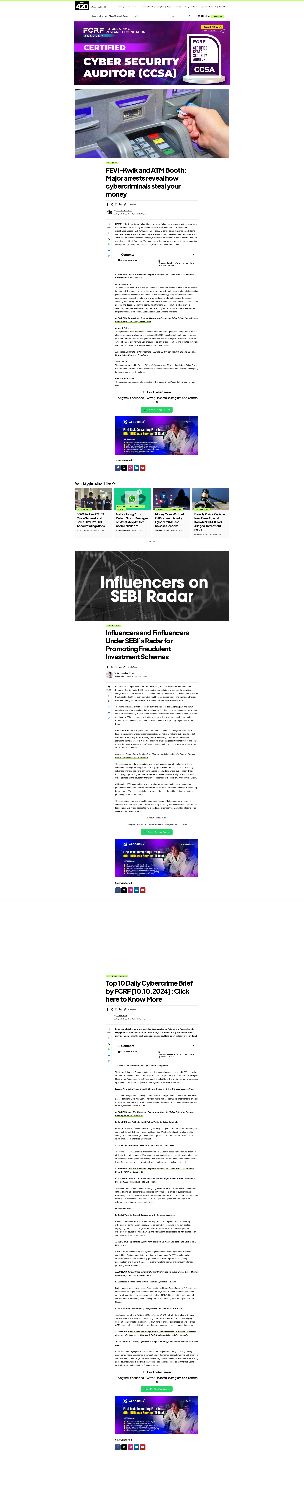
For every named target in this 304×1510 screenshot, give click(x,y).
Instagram (175, 398)
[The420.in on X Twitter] (124, 468)
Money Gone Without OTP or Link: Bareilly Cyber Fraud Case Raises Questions (91, 520)
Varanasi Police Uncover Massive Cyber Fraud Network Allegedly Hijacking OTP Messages (171, 522)
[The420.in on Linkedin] (136, 468)
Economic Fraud (96, 510)
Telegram (122, 398)
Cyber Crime (112, 163)
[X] (199, 16)
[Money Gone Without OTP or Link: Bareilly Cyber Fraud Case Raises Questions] (93, 499)
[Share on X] (111, 204)
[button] (150, 541)
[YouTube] (202, 16)
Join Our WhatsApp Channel (158, 410)
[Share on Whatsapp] (116, 204)
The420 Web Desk (124, 210)
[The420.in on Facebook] (118, 468)
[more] (131, 16)
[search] (227, 16)
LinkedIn (161, 398)
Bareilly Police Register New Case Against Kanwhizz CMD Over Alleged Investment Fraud (131, 522)
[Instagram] (205, 16)
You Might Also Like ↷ (95, 484)
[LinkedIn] (208, 16)
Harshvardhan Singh (125, 673)
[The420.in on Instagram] (130, 468)
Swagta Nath (121, 1015)
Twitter (149, 398)
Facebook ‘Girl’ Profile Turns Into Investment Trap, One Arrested (209, 518)
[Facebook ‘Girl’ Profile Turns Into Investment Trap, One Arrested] (210, 499)
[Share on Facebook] (107, 204)
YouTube (183, 824)
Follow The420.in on (128, 260)
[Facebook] (196, 16)
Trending (123, 976)
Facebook (137, 398)
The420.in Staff (85, 530)
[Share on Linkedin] (120, 204)
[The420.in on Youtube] (142, 468)
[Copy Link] (124, 204)
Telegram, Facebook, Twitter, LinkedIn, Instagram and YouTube (176, 264)
